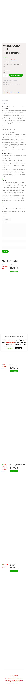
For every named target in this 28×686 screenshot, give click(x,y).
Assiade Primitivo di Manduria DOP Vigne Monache (17, 465)
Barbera (9, 84)
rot (21, 84)
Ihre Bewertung (5, 216)
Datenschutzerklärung (10, 342)
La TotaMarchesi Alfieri (13, 265)
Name (3, 239)
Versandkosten (14, 59)
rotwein (4, 86)
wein (7, 86)
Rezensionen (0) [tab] (5, 103)
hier (19, 681)
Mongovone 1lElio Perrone (13, 565)
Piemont (13, 80)
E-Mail (3, 245)
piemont (18, 84)
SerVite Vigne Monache (13, 365)
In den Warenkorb (16, 75)
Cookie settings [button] (10, 348)
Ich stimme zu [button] (18, 348)
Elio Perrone (9, 80)
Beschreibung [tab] (5, 100)
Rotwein (16, 80)
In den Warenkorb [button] (14, 271)
